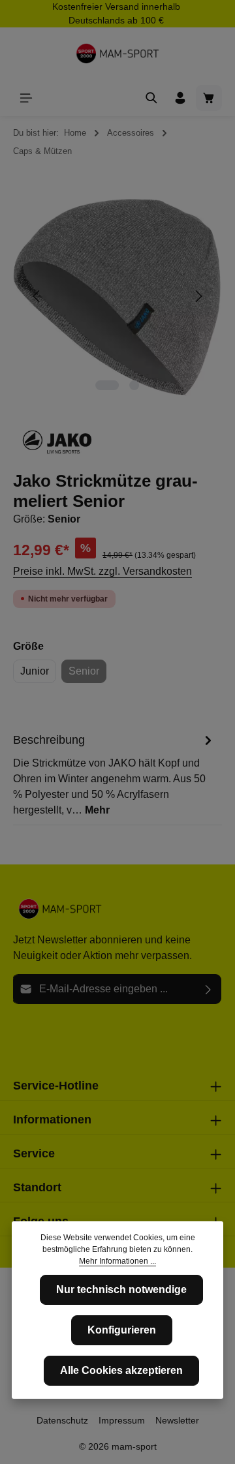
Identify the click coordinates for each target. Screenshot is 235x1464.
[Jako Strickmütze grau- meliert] (117, 296)
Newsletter (177, 1420)
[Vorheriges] (37, 296)
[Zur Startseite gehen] (117, 53)
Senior (87, 674)
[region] (117, 296)
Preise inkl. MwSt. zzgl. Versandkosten (102, 571)
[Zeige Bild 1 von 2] (107, 385)
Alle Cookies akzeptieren (121, 1370)
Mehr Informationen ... (117, 1261)
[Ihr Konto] (180, 98)
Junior (34, 671)
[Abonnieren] (208, 989)
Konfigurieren (121, 1329)
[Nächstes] (198, 296)
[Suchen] (151, 98)
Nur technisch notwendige (121, 1289)
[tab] (114, 774)
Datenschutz (62, 1420)
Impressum (122, 1420)
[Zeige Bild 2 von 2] (134, 385)
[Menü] (26, 98)
